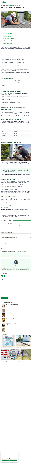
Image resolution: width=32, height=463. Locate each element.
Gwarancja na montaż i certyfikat (7, 43)
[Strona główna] (1, 5)
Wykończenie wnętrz (5, 5)
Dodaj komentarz (4, 297)
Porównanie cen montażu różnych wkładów (9, 38)
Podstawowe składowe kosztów (7, 33)
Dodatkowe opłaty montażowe (7, 41)
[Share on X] (4, 276)
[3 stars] (4, 243)
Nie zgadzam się (9, 458)
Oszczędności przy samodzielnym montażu (9, 40)
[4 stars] (5, 243)
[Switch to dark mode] (28, 2)
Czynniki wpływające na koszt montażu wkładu (9, 35)
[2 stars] (3, 243)
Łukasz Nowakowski (16, 265)
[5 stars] (6, 243)
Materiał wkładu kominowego (7, 36)
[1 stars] (1, 243)
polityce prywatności (12, 456)
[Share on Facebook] (2, 276)
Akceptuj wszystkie (9, 460)
